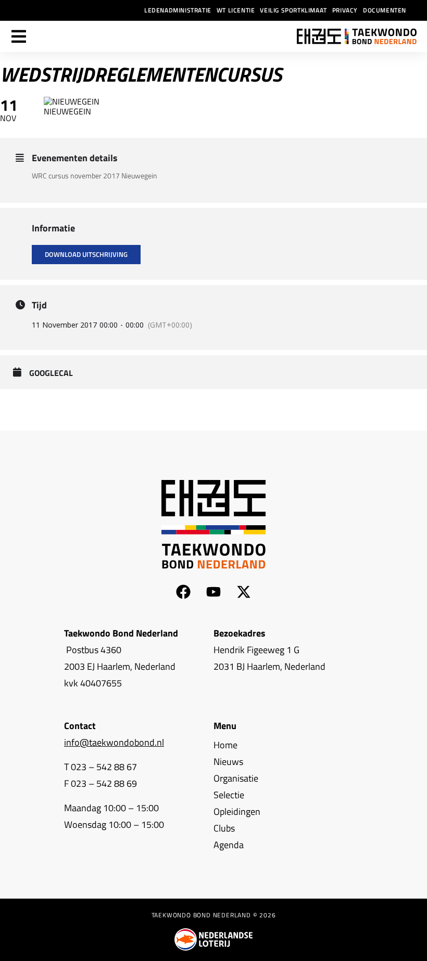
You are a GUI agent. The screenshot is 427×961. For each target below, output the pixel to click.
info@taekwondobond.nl (114, 742)
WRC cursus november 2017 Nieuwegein (94, 175)
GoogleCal (51, 373)
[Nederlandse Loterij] (213, 939)
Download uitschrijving (86, 254)
